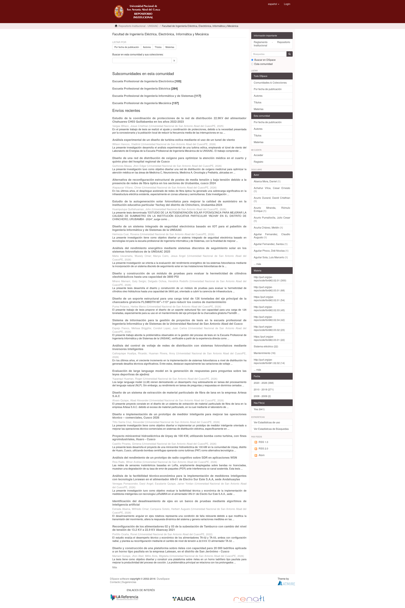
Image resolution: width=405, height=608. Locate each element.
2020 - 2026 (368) (264, 383)
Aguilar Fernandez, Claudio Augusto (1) (272, 235)
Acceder (258, 155)
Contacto (115, 582)
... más (257, 264)
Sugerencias (129, 582)
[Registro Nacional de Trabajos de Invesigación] (249, 599)
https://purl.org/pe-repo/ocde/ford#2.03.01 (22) (269, 338)
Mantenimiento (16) (264, 353)
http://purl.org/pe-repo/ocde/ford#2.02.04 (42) (269, 318)
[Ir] (289, 54)
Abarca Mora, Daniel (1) (267, 181)
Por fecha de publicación (126, 47)
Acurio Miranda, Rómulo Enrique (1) (272, 209)
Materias (169, 47)
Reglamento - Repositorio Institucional (272, 43)
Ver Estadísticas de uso (267, 422)
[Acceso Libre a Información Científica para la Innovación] (184, 599)
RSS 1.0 (263, 442)
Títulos (158, 47)
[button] (274, 4)
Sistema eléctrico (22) (266, 346)
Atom (262, 455)
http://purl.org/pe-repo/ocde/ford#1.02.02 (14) (269, 361)
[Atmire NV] (286, 582)
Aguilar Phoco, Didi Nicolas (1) (271, 250)
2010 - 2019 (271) (264, 389)
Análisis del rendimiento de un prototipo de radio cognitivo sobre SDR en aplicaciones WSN (174, 457)
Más (114, 567)
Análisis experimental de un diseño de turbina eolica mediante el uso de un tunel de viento (173, 140)
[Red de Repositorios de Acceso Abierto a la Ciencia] (125, 597)
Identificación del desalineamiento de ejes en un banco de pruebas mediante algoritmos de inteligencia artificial (179, 503)
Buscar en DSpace (265, 60)
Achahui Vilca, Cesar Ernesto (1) (272, 189)
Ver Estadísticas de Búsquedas (271, 429)
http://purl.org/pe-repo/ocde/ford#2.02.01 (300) (270, 278)
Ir (174, 60)
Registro (258, 161)
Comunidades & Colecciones (270, 82)
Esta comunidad (263, 64)
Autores (147, 47)
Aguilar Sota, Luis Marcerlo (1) (271, 257)
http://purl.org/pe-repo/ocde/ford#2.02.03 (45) (269, 308)
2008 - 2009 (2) (262, 396)
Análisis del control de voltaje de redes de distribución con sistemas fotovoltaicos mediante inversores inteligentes (179, 347)
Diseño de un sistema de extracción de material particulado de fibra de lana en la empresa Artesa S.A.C (179, 394)
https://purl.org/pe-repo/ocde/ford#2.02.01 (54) (269, 298)
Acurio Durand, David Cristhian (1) (272, 199)
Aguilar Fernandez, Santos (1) (270, 244)
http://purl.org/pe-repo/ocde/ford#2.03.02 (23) (269, 328)
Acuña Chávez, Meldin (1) (268, 227)
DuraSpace (163, 578)
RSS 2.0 (263, 448)
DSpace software (119, 578)
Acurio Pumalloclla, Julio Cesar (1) (272, 219)
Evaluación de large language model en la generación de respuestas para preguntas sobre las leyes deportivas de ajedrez (179, 372)
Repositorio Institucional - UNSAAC (138, 26)
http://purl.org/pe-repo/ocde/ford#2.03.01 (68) (269, 288)
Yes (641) (259, 409)
